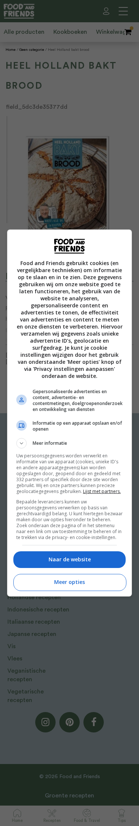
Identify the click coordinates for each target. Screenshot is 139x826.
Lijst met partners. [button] (102, 491)
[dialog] (69, 413)
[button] (69, 443)
